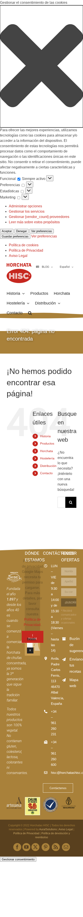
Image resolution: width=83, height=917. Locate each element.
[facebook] (17, 847)
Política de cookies (24, 245)
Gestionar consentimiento (18, 859)
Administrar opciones (25, 206)
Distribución (48, 466)
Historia (45, 436)
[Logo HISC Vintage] (14, 574)
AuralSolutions (48, 829)
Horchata (46, 451)
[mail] (66, 847)
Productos (47, 443)
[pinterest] (46, 847)
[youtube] (26, 847)
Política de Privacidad (26, 250)
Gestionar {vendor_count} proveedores (39, 217)
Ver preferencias (41, 231)
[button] (41, 66)
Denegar (21, 231)
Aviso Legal (18, 256)
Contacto (46, 473)
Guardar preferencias (15, 236)
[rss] (56, 847)
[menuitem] (66, 267)
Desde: (31, 639)
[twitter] (35, 847)
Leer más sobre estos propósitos (34, 222)
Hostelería (47, 458)
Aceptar (7, 231)
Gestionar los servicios (26, 211)
